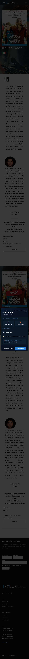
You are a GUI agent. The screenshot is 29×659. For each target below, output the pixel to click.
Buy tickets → (20, 348)
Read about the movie (8, 348)
